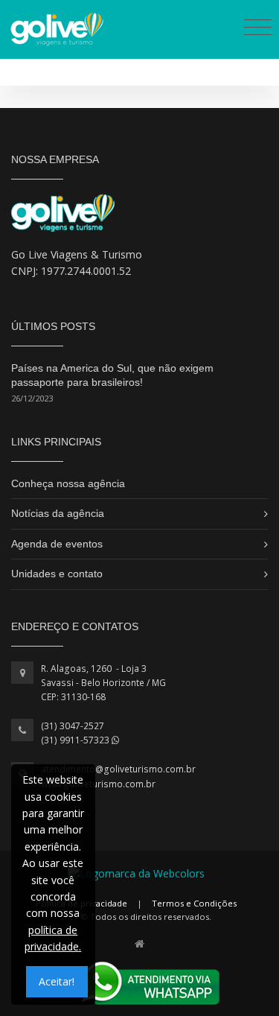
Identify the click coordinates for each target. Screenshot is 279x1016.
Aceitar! (56, 981)
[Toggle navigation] (258, 26)
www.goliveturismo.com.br (98, 784)
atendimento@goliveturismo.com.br (118, 769)
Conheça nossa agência (68, 483)
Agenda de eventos (57, 544)
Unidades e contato (57, 574)
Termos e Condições (194, 903)
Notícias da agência (57, 513)
